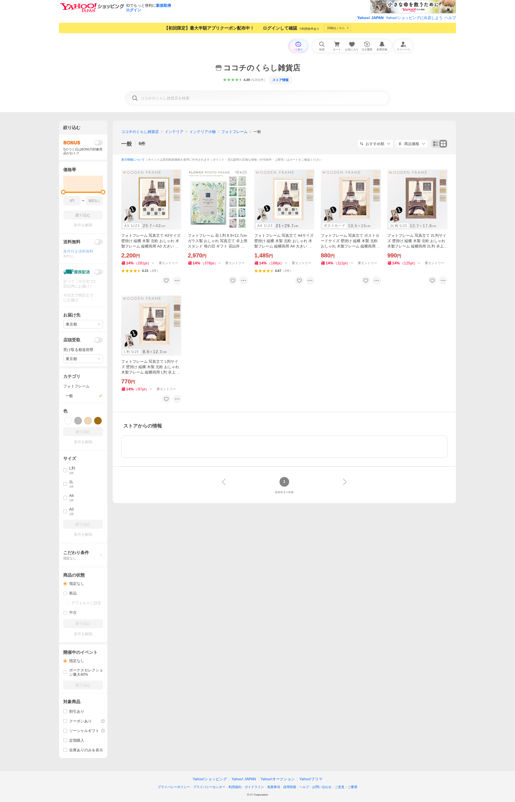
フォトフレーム (234, 132)
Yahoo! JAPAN (370, 18)
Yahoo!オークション (277, 779)
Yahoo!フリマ (310, 779)
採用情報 (289, 787)
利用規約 (235, 787)
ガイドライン (254, 787)
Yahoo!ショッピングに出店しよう (414, 18)
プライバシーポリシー (174, 787)
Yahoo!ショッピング (210, 779)
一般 (126, 144)
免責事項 (273, 787)
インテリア (174, 132)
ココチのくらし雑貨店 (140, 132)
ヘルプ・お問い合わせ (315, 787)
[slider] (63, 192)
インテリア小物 (202, 132)
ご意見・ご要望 (346, 787)
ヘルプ (450, 18)
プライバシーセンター (209, 787)
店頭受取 (71, 340)
